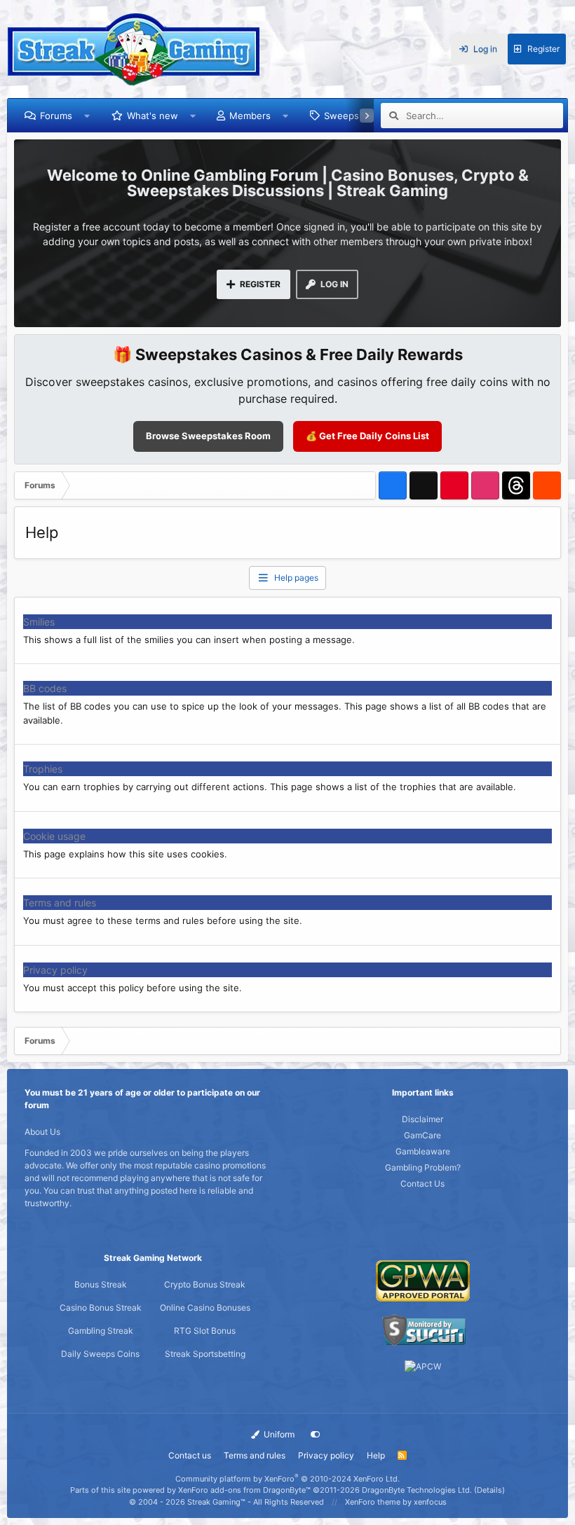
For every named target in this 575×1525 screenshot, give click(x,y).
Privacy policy (55, 970)
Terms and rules (59, 903)
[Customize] (315, 1434)
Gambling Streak (100, 1330)
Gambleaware (422, 1151)
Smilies (39, 622)
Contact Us (422, 1183)
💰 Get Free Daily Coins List (367, 435)
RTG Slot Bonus (205, 1330)
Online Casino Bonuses (205, 1307)
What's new (152, 115)
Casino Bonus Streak (101, 1307)
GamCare (422, 1135)
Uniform (278, 1434)
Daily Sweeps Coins (100, 1353)
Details (489, 1490)
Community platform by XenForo (287, 1479)
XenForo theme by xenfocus (396, 1502)
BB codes (45, 688)
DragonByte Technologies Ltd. (417, 1490)
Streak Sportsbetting (205, 1353)
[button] (87, 115)
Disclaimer (422, 1119)
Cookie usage (54, 836)
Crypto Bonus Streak (204, 1284)
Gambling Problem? (423, 1167)
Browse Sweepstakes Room (208, 435)
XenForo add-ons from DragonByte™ (244, 1490)
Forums (56, 115)
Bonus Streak (100, 1284)
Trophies (42, 769)
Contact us (189, 1455)
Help (376, 1455)
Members (250, 115)
